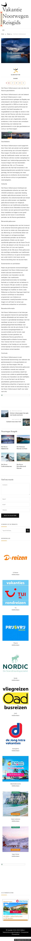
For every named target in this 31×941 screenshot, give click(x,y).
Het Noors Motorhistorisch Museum (21, 466)
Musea (15, 44)
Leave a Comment (15, 57)
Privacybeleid (24, 932)
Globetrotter (15, 74)
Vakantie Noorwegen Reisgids (15, 16)
